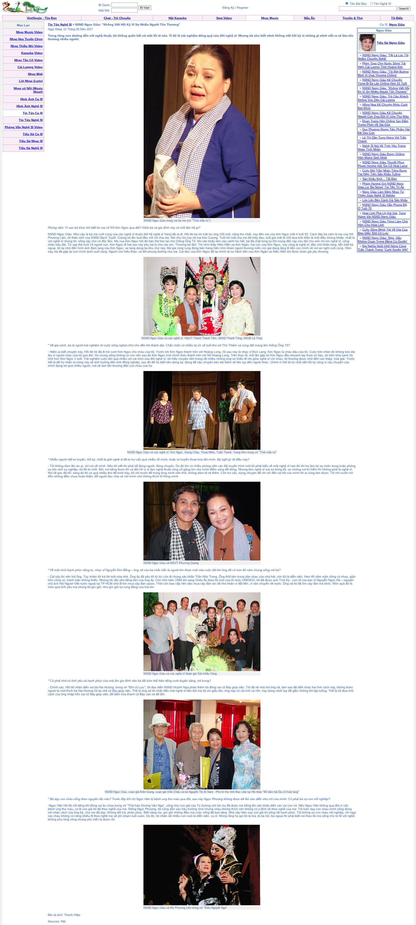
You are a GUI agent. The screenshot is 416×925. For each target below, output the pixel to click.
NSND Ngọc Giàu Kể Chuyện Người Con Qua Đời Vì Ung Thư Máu (383, 114)
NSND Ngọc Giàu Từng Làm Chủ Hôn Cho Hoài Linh (383, 223)
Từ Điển (397, 18)
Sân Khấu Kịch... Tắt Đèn (379, 179)
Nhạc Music (269, 18)
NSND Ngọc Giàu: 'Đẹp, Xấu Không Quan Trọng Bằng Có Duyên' (382, 239)
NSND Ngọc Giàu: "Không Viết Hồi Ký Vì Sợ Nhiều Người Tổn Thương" (383, 89)
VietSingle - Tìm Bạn (42, 18)
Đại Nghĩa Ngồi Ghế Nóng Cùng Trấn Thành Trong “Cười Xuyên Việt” (383, 247)
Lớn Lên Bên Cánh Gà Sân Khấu (385, 200)
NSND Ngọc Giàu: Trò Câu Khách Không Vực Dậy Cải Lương (383, 98)
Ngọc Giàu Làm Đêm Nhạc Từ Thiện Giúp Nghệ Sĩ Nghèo (381, 193)
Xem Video (224, 18)
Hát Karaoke (178, 18)
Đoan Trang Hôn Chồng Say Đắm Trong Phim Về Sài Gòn (383, 122)
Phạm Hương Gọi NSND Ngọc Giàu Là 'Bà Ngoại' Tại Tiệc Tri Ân (381, 185)
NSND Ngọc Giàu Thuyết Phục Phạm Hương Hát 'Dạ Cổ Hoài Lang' (383, 164)
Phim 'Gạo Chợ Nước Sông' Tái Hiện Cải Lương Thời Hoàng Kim (382, 65)
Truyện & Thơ (353, 18)
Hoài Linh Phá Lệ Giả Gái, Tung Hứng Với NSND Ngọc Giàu (382, 214)
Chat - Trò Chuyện (117, 18)
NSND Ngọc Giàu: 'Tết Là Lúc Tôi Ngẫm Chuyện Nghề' (383, 56)
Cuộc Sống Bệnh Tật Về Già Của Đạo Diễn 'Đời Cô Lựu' (383, 231)
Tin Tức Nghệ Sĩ (60, 24)
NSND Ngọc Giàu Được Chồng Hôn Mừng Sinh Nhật (381, 155)
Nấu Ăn (309, 18)
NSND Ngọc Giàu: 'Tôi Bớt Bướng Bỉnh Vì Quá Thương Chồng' (383, 73)
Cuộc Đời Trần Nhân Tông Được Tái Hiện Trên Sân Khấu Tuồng (382, 172)
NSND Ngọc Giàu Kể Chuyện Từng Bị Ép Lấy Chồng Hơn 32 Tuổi (382, 81)
